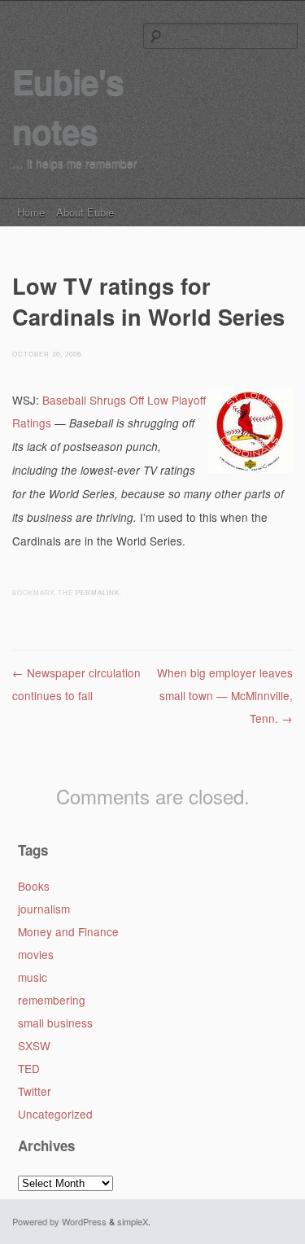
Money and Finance (68, 931)
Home (31, 212)
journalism (44, 908)
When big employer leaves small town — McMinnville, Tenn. (225, 695)
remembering (51, 1000)
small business (55, 1022)
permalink (98, 593)
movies (36, 954)
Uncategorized (55, 1114)
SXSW (34, 1045)
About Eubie (85, 212)
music (32, 977)
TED (29, 1068)
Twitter (34, 1091)
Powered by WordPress (59, 1221)
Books (34, 886)
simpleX (132, 1221)
